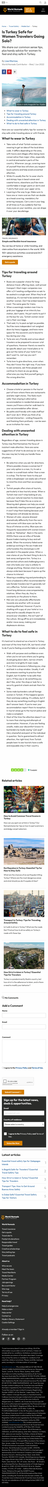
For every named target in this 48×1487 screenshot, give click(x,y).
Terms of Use (37, 1068)
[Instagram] (18, 1338)
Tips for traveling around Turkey (21, 114)
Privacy (5, 1295)
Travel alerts (7, 1235)
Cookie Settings (8, 1322)
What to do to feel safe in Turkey (22, 123)
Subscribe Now (13, 1143)
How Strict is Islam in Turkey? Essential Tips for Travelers (20, 1179)
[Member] (45, 2)
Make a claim (7, 1309)
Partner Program (9, 1279)
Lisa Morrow (11, 60)
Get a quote (29, 10)
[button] (43, 10)
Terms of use (7, 1292)
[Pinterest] (23, 1338)
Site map (5, 1289)
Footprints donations (10, 1239)
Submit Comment (12, 1092)
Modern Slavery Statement (13, 1319)
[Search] (40, 2)
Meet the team (8, 1269)
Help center (7, 1312)
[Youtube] (13, 1338)
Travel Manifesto (9, 1272)
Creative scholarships (11, 1249)
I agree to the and (26, 1135)
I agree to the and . (23, 1068)
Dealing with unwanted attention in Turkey (26, 120)
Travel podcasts (8, 1255)
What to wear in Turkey (17, 110)
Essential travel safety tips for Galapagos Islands (21, 1163)
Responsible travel (9, 1242)
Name (4, 1011)
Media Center (7, 1276)
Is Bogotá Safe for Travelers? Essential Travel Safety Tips (20, 1171)
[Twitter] (3, 1338)
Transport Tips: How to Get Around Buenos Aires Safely (18, 1188)
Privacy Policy (22, 1068)
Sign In (21, 1329)
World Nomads (13, 10)
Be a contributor (8, 1285)
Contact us (6, 1316)
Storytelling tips (8, 1252)
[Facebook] (8, 1338)
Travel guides (7, 1245)
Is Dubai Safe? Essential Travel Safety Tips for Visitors (19, 1196)
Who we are (7, 1266)
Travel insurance (8, 1229)
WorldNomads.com (9, 1367)
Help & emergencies (10, 1306)
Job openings (7, 1282)
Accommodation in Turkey (19, 117)
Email (4, 1022)
